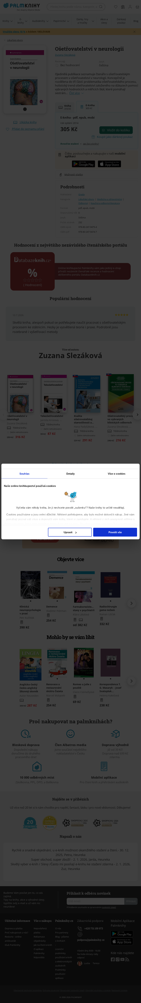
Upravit (68, 532)
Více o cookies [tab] (116, 473)
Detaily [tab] (70, 473)
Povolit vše (115, 532)
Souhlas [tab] (24, 473)
